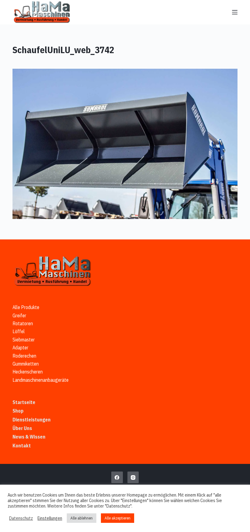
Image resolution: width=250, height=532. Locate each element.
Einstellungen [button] (50, 518)
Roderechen (24, 356)
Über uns (22, 428)
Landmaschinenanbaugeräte (40, 380)
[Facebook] (117, 477)
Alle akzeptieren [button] (117, 518)
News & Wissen (28, 437)
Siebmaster (23, 340)
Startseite (23, 402)
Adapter (20, 347)
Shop (17, 411)
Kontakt (21, 446)
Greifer (19, 315)
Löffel (18, 331)
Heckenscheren (27, 372)
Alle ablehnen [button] (81, 518)
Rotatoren (22, 323)
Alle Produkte (25, 307)
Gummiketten (25, 364)
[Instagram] (133, 477)
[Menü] (235, 12)
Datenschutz (21, 518)
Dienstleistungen (31, 420)
